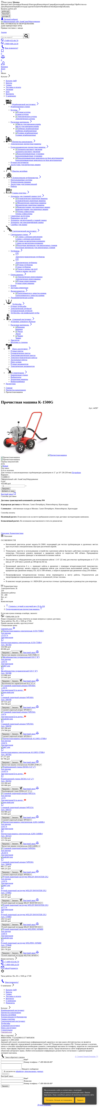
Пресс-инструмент (8, 1028)
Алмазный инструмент (10, 1026)
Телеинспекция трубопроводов (14, 1017)
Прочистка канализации (11, 1012)
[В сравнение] (37, 652)
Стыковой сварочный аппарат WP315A (17, 808)
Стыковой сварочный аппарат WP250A (17, 725)
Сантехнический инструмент (13, 1021)
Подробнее (76, 473)
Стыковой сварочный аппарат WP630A (17, 863)
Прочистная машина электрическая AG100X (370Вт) (23, 753)
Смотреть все (6, 1032)
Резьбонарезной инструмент (12, 1010)
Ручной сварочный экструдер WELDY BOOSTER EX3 (23, 916)
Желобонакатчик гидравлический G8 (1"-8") (19, 672)
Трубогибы (5, 1023)
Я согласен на (23, 1071)
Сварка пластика (8, 1019)
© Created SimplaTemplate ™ (86, 1056)
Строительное (7, 1030)
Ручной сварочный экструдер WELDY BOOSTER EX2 (23, 891)
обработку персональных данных (29, 1071)
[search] (26, 36)
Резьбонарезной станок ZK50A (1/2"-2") (17, 780)
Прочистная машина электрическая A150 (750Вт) (21, 644)
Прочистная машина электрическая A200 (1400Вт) (22, 835)
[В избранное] (15, 494)
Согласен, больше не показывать (59, 1100)
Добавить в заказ (8, 491)
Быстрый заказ (7, 494)
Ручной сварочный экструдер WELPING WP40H (21, 944)
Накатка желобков (8, 1015)
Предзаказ (6, 488)
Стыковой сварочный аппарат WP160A (17, 698)
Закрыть (80, 1100)
